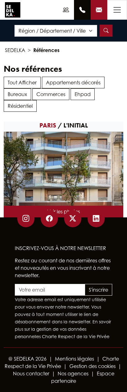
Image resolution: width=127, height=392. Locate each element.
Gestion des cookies (92, 366)
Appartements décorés (73, 82)
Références (46, 50)
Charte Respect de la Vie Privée (75, 336)
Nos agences (73, 373)
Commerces (50, 94)
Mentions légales (74, 359)
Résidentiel (20, 106)
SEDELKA (15, 50)
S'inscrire (98, 290)
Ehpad (83, 94)
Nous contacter (31, 373)
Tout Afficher (22, 82)
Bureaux (17, 94)
